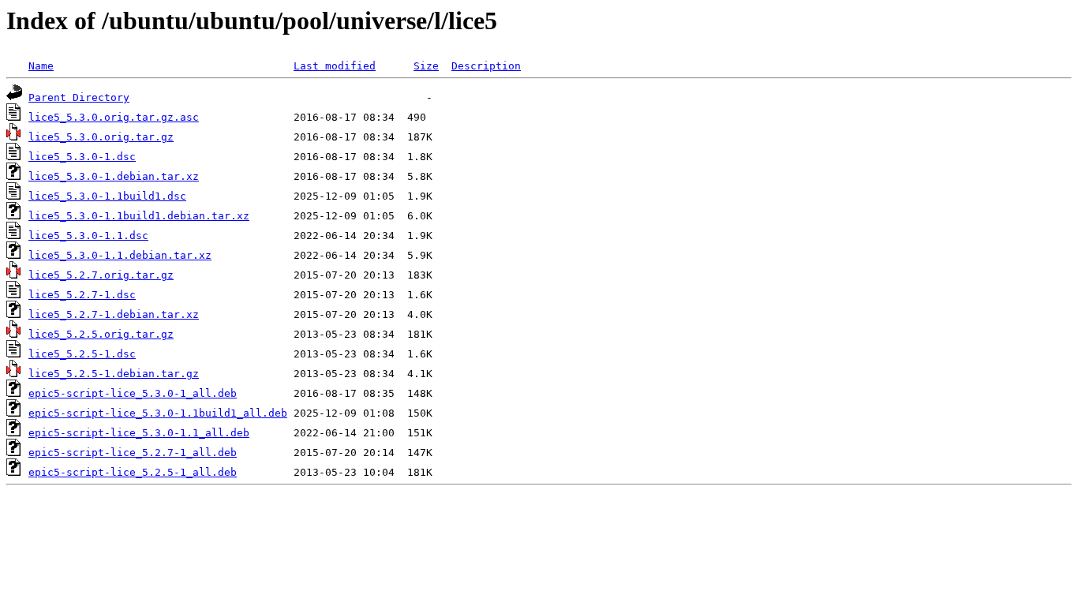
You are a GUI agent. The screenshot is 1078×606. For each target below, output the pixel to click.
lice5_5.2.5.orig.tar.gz (101, 334)
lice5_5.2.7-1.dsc (82, 295)
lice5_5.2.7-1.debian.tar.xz (113, 314)
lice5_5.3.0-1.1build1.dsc (107, 196)
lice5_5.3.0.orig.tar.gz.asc (113, 117)
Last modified (335, 66)
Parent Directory (78, 97)
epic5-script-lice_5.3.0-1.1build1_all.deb (157, 413)
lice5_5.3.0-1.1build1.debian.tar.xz (138, 216)
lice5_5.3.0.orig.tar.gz (101, 137)
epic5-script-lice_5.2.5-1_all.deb (132, 472)
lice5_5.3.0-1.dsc (82, 157)
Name (41, 66)
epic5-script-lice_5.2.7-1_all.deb (132, 452)
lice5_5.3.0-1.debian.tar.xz (113, 176)
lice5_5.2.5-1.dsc (82, 354)
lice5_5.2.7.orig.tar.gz (101, 275)
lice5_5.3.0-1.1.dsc (88, 235)
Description (486, 66)
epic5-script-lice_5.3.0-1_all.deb (132, 393)
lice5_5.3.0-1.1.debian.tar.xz (119, 255)
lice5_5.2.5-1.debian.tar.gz (113, 374)
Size (426, 66)
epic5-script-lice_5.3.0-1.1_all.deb (138, 433)
